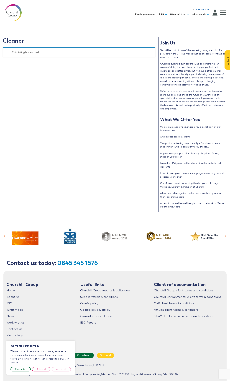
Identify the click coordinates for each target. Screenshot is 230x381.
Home (11, 290)
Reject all (41, 369)
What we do (199, 14)
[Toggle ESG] (166, 14)
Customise (20, 369)
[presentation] (4, 235)
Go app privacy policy (95, 309)
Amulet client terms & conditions (176, 309)
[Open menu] (222, 12)
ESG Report (88, 322)
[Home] (13, 12)
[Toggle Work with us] (188, 14)
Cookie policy (89, 303)
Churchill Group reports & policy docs (105, 290)
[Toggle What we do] (209, 14)
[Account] (214, 13)
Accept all (61, 369)
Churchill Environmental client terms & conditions (187, 297)
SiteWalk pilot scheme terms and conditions (184, 316)
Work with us (178, 14)
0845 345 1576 (77, 263)
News (10, 316)
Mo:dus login (15, 335)
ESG (161, 14)
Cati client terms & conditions (174, 303)
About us (13, 297)
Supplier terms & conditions (99, 297)
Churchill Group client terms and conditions (183, 290)
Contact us (14, 329)
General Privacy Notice (96, 316)
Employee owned (145, 14)
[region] (40, 358)
